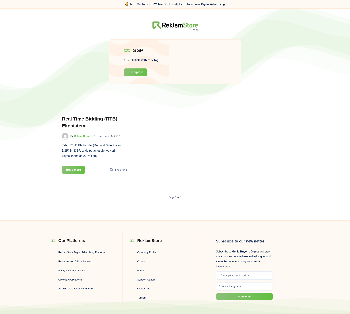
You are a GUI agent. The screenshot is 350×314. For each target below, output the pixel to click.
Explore (137, 72)
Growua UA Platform (70, 279)
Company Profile (146, 252)
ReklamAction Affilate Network (75, 261)
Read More (75, 171)
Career (141, 261)
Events (141, 270)
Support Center (146, 279)
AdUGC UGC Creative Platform (76, 288)
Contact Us (143, 288)
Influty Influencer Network (73, 270)
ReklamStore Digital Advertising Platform (81, 252)
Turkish (141, 297)
